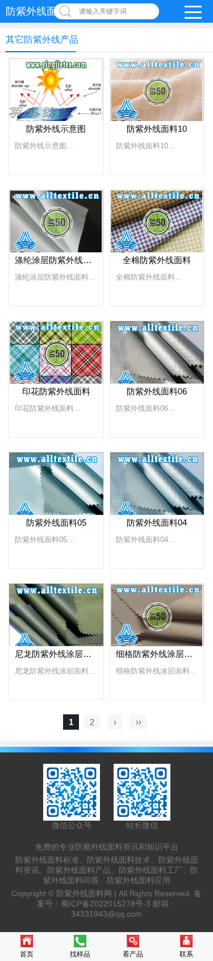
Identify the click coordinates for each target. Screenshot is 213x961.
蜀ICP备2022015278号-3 (106, 903)
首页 (27, 954)
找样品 (80, 954)
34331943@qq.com (106, 913)
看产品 (133, 954)
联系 (186, 954)
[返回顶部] (201, 853)
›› (138, 722)
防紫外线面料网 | (87, 893)
